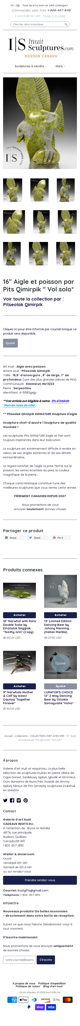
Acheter (20, 615)
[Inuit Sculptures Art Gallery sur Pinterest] (25, 800)
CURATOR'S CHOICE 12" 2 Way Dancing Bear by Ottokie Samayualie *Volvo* (59, 697)
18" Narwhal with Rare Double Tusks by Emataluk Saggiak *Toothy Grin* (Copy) (19, 626)
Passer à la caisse (54, 15)
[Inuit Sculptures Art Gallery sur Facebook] (12, 800)
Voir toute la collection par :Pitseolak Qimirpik (33, 301)
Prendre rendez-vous (40, 880)
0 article (28, 15)
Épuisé (60, 686)
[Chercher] (66, 24)
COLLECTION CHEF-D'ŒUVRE (47, 735)
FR (18, 5)
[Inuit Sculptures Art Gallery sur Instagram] (19, 800)
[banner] (40, 47)
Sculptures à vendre (30, 66)
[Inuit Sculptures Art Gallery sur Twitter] (5, 800)
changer (61, 5)
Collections (21, 735)
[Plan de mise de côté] (3, 405)
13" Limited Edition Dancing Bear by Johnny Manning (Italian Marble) (58, 626)
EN (12, 5)
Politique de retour (28, 986)
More (60, 66)
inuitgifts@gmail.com (33, 890)
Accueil (8, 735)
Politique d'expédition (52, 983)
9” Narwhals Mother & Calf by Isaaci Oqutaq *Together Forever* (18, 697)
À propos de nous (24, 983)
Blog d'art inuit (52, 986)
